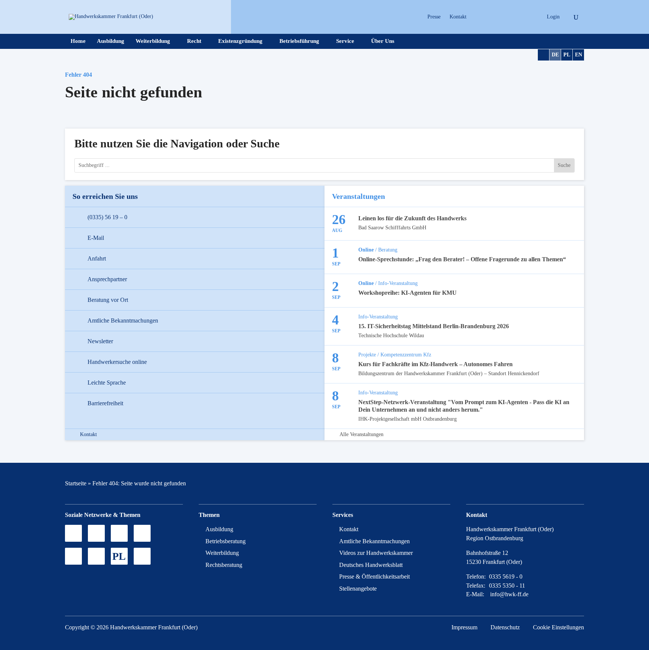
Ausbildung (110, 41)
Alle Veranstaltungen (361, 434)
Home (78, 41)
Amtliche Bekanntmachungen (123, 320)
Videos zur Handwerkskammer (376, 553)
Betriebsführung (299, 41)
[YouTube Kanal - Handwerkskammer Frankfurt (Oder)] (119, 533)
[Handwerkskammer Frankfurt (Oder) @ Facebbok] (517, 17)
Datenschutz (505, 627)
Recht (194, 41)
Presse (434, 17)
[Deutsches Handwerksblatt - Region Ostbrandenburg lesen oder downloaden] (73, 556)
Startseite (75, 483)
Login (553, 17)
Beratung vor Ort (108, 300)
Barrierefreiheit (105, 403)
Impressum (464, 627)
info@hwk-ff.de (509, 594)
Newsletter (100, 341)
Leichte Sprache (107, 382)
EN (578, 55)
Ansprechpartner (107, 279)
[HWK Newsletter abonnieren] (96, 556)
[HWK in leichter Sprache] (142, 556)
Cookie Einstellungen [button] (558, 627)
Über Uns (382, 41)
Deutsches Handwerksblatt (371, 565)
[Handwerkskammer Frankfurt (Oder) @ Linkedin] (530, 17)
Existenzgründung (240, 41)
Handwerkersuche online (117, 362)
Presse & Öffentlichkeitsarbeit (374, 576)
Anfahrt (97, 258)
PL (566, 55)
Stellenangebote (358, 588)
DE (555, 55)
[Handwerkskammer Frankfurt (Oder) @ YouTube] (504, 17)
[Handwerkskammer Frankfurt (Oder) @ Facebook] (142, 533)
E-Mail (96, 238)
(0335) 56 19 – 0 (107, 217)
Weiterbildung (153, 41)
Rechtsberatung (223, 565)
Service (345, 41)
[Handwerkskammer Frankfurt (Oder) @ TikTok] (477, 17)
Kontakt (458, 17)
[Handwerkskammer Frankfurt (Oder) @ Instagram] (491, 17)
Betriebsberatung (225, 541)
